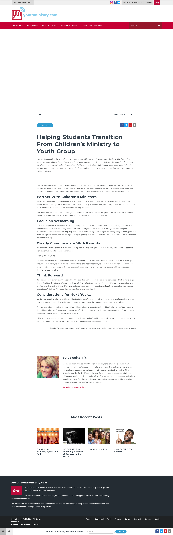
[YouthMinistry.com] (34, 13)
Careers (148, 519)
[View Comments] (3, 531)
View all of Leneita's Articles (74, 387)
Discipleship (32, 26)
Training (148, 2)
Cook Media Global (30, 524)
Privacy (118, 519)
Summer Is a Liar (98, 449)
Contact (137, 519)
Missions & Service (68, 26)
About (88, 519)
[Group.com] (157, 2)
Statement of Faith (103, 519)
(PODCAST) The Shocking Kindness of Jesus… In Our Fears (74, 453)
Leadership (18, 26)
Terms (127, 519)
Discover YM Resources (133, 2)
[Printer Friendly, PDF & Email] (131, 114)
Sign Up (121, 532)
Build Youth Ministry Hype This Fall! (47, 451)
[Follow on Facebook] (115, 2)
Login (157, 519)
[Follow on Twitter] (118, 2)
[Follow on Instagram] (111, 2)
